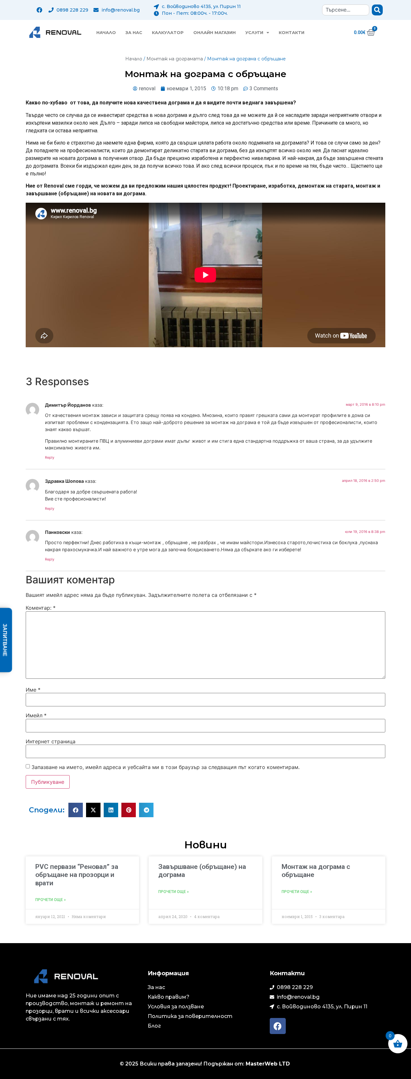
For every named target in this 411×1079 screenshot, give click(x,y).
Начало (106, 32)
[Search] (377, 9)
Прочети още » (50, 900)
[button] (75, 810)
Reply (49, 457)
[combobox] (345, 9)
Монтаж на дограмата (174, 59)
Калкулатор (168, 32)
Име (33, 689)
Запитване (5, 640)
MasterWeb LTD (269, 1064)
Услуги (254, 32)
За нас (134, 32)
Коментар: (41, 607)
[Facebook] (39, 10)
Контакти (291, 32)
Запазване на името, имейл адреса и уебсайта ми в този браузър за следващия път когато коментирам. (165, 767)
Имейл (36, 715)
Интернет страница (50, 741)
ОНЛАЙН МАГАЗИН (214, 32)
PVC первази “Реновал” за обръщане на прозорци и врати (76, 875)
